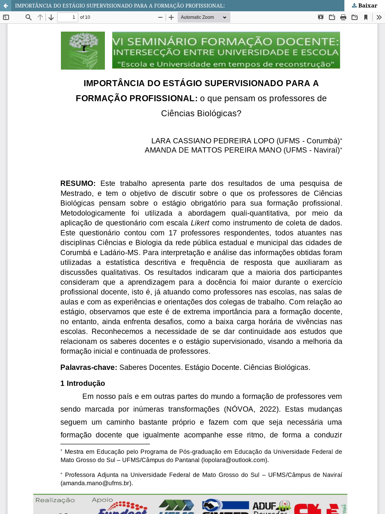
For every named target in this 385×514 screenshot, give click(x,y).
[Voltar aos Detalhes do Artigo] (5, 5)
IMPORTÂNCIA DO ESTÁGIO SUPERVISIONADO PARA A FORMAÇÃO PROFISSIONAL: (120, 5)
